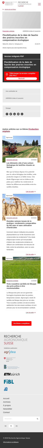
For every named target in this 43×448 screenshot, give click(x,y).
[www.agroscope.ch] (21, 359)
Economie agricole (12, 160)
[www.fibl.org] (21, 381)
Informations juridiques (11, 442)
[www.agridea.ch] (21, 352)
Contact (6, 412)
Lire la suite (30, 191)
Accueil (6, 398)
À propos (7, 405)
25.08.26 (33, 160)
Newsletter (7, 409)
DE (5, 426)
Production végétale (8, 31)
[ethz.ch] (21, 374)
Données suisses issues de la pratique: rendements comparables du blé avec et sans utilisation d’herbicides (21, 224)
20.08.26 (33, 218)
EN (17, 426)
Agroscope (9, 137)
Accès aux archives (10, 9)
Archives (6, 402)
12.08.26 (33, 281)
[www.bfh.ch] (21, 367)
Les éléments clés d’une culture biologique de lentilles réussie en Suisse (21, 165)
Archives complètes (21, 323)
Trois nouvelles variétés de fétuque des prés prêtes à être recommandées (21, 286)
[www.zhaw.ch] (21, 389)
